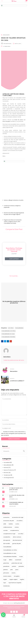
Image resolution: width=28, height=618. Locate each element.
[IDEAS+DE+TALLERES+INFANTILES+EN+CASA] (5, 341)
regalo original (13, 579)
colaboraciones (7, 527)
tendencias (6, 586)
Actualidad (7, 462)
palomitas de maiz (17, 563)
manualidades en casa (9, 553)
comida (5, 530)
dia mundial (6, 543)
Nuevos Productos (9, 470)
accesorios (6, 517)
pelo (11, 569)
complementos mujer (9, 533)
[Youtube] (17, 612)
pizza (16, 569)
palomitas (6, 563)
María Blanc (8, 43)
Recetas (6, 472)
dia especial (6, 540)
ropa (4, 582)
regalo (5, 579)
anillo (4, 524)
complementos (14, 530)
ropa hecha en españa (15, 582)
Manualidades (7, 465)
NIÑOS (10, 560)
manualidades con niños (10, 550)
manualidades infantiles (10, 556)
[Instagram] (14, 612)
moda (21, 556)
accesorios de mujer (17, 517)
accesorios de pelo (8, 520)
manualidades (7, 547)
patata (14, 566)
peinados (21, 566)
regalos (22, 579)
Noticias (6, 467)
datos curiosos (17, 537)
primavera (6, 573)
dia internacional (17, 540)
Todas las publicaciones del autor (13, 360)
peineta (5, 569)
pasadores (6, 566)
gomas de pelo (16, 543)
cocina (17, 524)
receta (13, 573)
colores (17, 527)
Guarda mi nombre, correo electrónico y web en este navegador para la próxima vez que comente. (13, 433)
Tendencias (7, 475)
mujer (4, 560)
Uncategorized (8, 477)
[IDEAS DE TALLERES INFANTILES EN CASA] (2, 341)
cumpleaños (6, 537)
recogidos (16, 576)
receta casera (7, 576)
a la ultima (19, 520)
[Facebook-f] (11, 612)
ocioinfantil (18, 560)
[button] (26, 1)
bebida (11, 524)
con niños (20, 533)
